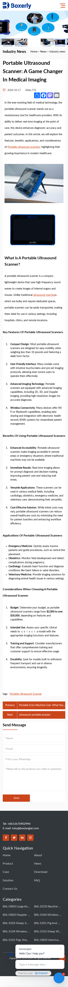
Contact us (10, 888)
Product (8, 863)
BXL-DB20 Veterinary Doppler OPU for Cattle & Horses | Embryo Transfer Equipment (47, 940)
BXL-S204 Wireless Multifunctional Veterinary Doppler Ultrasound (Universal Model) (47, 914)
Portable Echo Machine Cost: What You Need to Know (41, 705)
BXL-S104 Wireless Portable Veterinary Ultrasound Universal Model (16, 931)
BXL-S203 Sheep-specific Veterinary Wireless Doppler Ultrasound (16, 923)
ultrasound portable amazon (34, 715)
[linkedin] (22, 837)
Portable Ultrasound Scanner (26, 694)
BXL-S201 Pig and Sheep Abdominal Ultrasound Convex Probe (47, 923)
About (38, 855)
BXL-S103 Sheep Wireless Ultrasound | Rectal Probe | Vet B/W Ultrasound (47, 931)
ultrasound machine (44, 295)
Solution (8, 880)
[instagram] (30, 837)
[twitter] (14, 837)
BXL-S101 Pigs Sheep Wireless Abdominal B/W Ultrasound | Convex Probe (16, 940)
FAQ (37, 880)
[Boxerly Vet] (17, 5)
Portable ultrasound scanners (24, 147)
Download (40, 871)
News (43, 51)
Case (6, 871)
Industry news (57, 51)
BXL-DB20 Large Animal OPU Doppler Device (16, 906)
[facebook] (6, 837)
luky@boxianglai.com (25, 828)
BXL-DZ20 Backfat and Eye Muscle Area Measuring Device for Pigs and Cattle (47, 906)
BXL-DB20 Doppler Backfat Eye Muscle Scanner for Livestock (16, 914)
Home (33, 51)
